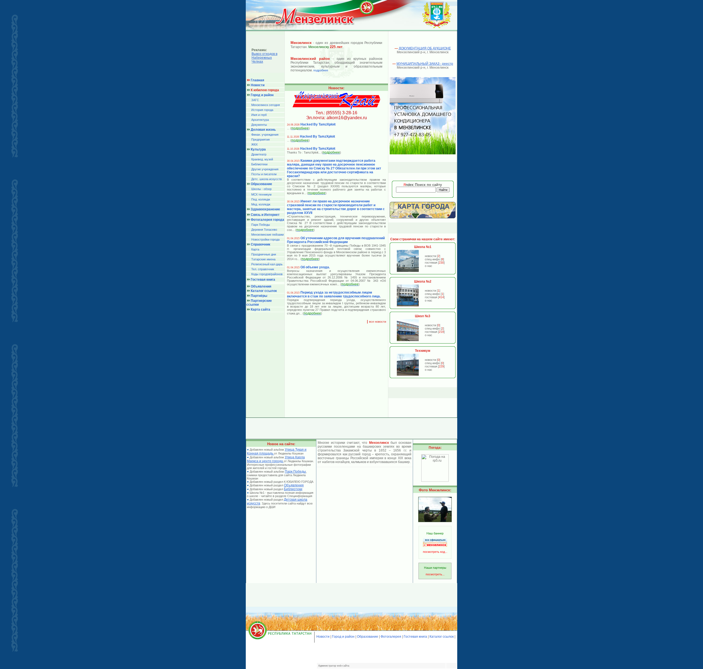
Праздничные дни (263, 254)
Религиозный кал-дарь (267, 264)
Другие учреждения (264, 169)
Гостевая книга (415, 637)
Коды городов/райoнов (267, 274)
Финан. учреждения (264, 134)
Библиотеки (259, 164)
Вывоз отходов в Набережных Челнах (264, 57)
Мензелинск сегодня (265, 105)
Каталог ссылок (441, 637)
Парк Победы (260, 224)
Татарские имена (263, 259)
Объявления (294, 485)
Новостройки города (265, 239)
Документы (259, 124)
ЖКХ (254, 144)
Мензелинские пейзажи (267, 234)
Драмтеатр (258, 154)
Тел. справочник (262, 269)
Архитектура (260, 119)
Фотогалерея (391, 637)
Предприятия (260, 139)
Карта (255, 249)
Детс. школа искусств (266, 179)
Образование (367, 637)
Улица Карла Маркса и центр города (276, 459)
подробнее (320, 70)
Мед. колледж (260, 204)
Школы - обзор (261, 189)
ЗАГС (255, 100)
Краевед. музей (262, 159)
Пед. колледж (260, 199)
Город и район (343, 637)
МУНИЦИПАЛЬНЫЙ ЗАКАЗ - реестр (425, 64)
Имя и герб (259, 114)
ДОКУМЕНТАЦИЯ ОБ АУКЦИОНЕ (425, 48)
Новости (323, 637)
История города (262, 110)
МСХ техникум (261, 194)
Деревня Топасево (264, 229)
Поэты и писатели (264, 174)
